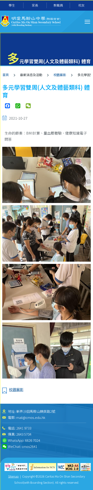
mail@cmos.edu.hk (30, 417)
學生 (12, 5)
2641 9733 (23, 428)
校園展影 (59, 74)
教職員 (58, 5)
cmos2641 (29, 446)
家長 (35, 5)
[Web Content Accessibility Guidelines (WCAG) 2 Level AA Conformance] (68, 467)
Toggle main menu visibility (87, 21)
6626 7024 (32, 440)
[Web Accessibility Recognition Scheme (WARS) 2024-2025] (85, 467)
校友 (81, 5)
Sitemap (13, 476)
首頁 (5, 74)
